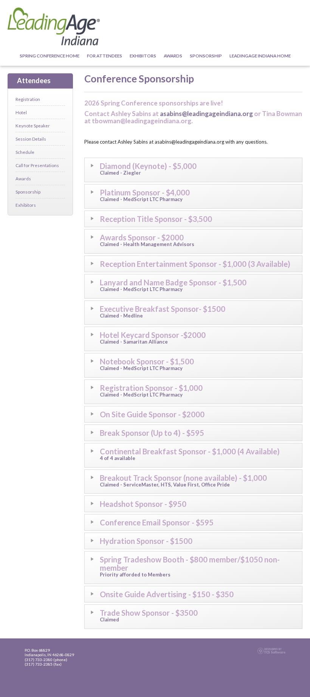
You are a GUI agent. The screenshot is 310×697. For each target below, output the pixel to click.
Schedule (25, 152)
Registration (28, 99)
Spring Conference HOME (49, 55)
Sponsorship (206, 55)
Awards (173, 55)
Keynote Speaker (33, 125)
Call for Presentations (37, 165)
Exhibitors (143, 55)
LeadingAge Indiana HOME (260, 55)
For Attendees (104, 55)
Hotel (21, 112)
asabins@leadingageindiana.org (206, 114)
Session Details (31, 138)
